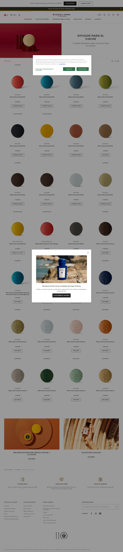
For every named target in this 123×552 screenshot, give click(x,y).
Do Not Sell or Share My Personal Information (44, 69)
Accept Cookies (83, 69)
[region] (62, 65)
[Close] (88, 253)
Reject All (69, 69)
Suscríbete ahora (61, 295)
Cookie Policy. (62, 64)
